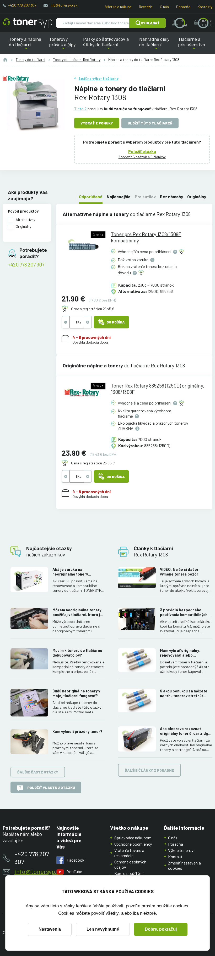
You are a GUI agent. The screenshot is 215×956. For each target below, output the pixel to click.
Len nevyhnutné (103, 929)
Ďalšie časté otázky (37, 772)
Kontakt (175, 856)
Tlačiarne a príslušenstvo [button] (190, 45)
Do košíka (115, 322)
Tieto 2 (80, 108)
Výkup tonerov (181, 850)
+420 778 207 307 (22, 5)
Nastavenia (50, 929)
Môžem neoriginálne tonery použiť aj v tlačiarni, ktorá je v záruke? (78, 612)
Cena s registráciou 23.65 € (93, 463)
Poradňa (183, 6)
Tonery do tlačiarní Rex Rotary (76, 59)
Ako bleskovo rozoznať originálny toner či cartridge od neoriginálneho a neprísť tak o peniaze (185, 731)
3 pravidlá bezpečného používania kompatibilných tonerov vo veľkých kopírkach (186, 612)
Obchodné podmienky (133, 843)
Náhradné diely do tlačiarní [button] (156, 45)
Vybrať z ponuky (96, 123)
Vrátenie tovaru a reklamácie (129, 853)
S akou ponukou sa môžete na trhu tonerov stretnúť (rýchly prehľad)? (183, 693)
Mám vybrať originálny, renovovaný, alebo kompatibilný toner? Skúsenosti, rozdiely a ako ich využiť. (183, 653)
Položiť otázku (142, 151)
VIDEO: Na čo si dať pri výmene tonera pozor (180, 571)
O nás (164, 6)
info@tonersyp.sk (63, 5)
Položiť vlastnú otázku (51, 787)
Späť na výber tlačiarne (98, 78)
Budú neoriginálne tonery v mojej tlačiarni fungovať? (76, 693)
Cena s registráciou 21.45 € (92, 308)
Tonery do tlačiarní (30, 59)
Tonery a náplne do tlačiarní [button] (27, 45)
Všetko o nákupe (118, 6)
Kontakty (205, 6)
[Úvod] (5, 59)
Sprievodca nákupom (133, 837)
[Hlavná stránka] (27, 23)
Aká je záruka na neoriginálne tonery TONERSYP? (70, 572)
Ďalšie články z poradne (149, 770)
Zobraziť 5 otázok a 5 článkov (142, 157)
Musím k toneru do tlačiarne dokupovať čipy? (77, 652)
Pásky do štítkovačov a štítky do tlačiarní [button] (106, 45)
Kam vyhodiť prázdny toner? (77, 731)
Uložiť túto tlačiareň (150, 123)
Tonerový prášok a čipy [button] (63, 45)
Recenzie (146, 6)
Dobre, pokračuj (161, 929)
